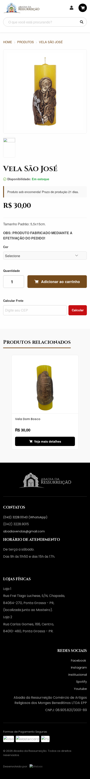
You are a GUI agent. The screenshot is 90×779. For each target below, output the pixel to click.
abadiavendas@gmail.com (24, 531)
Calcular (78, 310)
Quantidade (11, 271)
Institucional (77, 675)
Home (7, 42)
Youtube (80, 689)
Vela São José (51, 42)
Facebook (79, 660)
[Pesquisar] (81, 22)
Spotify (81, 682)
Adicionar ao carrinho (60, 281)
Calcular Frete (13, 300)
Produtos (25, 42)
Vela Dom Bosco (27, 419)
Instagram (79, 667)
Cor (5, 247)
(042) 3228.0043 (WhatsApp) (25, 517)
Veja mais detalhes (47, 441)
